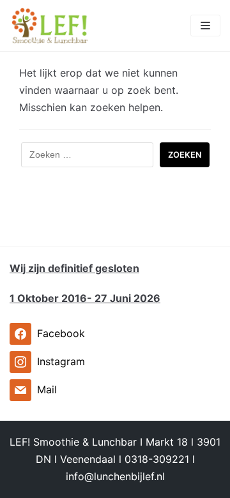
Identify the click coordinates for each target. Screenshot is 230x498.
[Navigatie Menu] (205, 25)
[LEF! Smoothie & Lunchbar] (50, 25)
